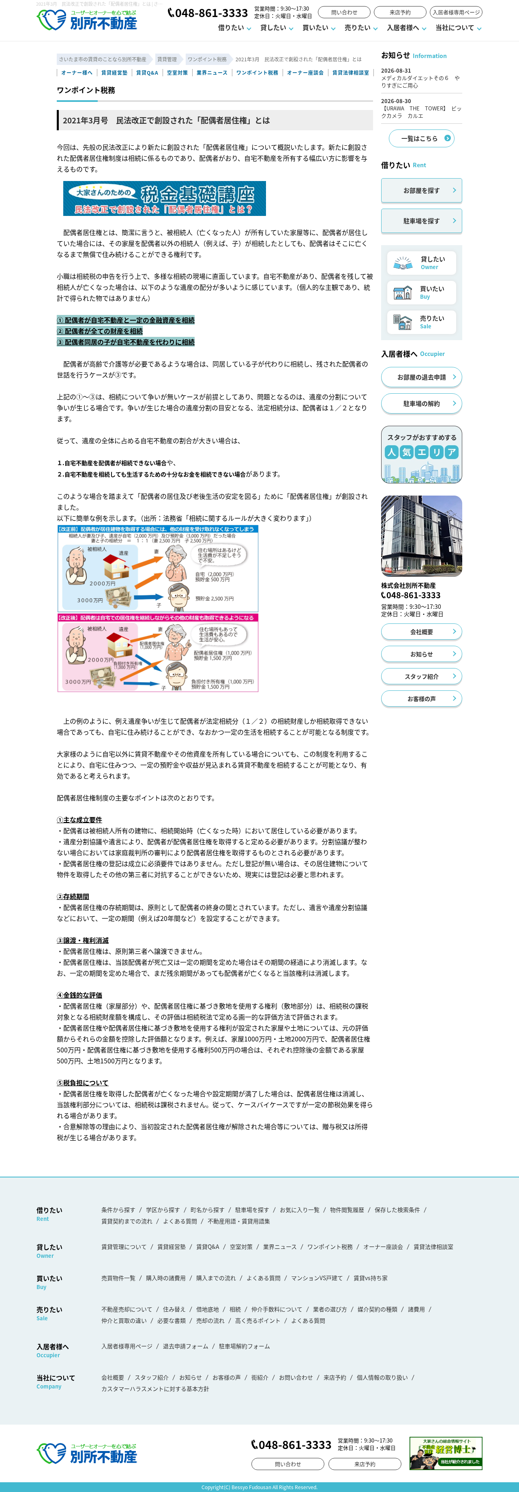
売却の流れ (210, 1320)
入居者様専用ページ (456, 12)
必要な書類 (171, 1320)
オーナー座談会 (305, 72)
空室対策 (177, 72)
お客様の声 (421, 698)
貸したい (273, 27)
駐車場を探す (421, 220)
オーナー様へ (77, 72)
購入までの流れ (216, 1277)
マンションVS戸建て (317, 1277)
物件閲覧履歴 (347, 1209)
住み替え (174, 1309)
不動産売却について (126, 1309)
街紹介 (259, 1377)
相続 (235, 1309)
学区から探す (163, 1209)
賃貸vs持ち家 (371, 1277)
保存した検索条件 (397, 1209)
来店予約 (400, 12)
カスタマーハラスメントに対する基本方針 (155, 1388)
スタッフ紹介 (422, 676)
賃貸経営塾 (114, 72)
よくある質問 (180, 1221)
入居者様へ (403, 27)
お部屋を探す (421, 190)
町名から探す (208, 1209)
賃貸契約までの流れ (126, 1221)
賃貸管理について (124, 1246)
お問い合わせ (296, 1377)
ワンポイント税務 (257, 72)
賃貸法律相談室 (350, 72)
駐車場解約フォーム (244, 1346)
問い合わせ (344, 12)
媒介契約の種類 (377, 1309)
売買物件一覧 (118, 1277)
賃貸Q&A (147, 72)
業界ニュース (212, 72)
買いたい (315, 27)
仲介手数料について (276, 1309)
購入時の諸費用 (166, 1277)
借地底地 (207, 1309)
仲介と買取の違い (124, 1320)
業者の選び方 (330, 1309)
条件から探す (118, 1209)
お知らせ (421, 654)
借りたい (231, 27)
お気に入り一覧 (300, 1209)
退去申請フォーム (185, 1346)
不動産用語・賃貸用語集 (239, 1221)
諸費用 (416, 1309)
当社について (454, 27)
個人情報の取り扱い (382, 1377)
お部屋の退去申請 (421, 377)
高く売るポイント (258, 1320)
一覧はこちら (419, 138)
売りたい (358, 27)
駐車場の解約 (421, 403)
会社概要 (421, 631)
